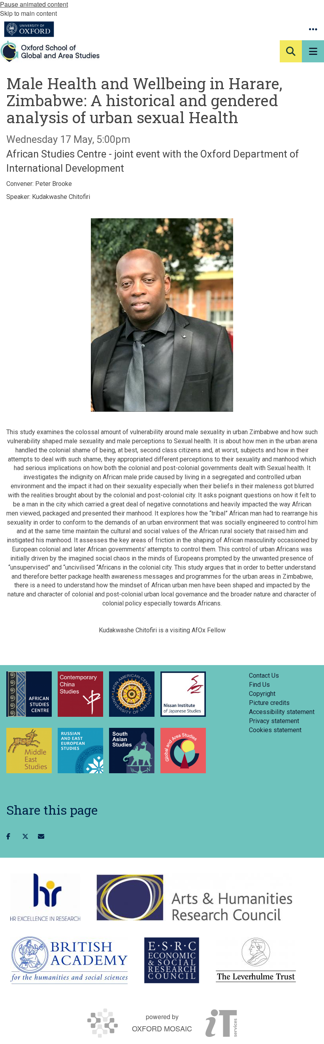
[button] (313, 29)
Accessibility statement (282, 712)
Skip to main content (28, 13)
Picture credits (269, 703)
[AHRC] (194, 897)
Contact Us (264, 675)
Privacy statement (274, 721)
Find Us (259, 684)
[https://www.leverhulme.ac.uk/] (256, 960)
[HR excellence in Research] (45, 897)
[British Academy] (69, 960)
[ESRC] (171, 960)
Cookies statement (275, 730)
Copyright (262, 693)
